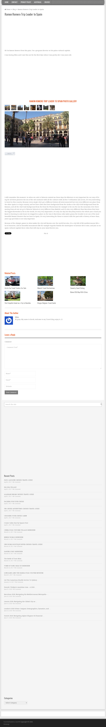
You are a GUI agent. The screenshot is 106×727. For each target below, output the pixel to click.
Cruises (47, 2)
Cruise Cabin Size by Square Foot (16, 523)
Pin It (46, 233)
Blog (14, 9)
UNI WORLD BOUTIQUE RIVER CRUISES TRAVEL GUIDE (23, 544)
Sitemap (6, 724)
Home (6, 2)
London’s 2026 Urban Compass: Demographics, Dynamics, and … (27, 608)
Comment (8, 342)
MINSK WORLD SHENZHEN (13, 537)
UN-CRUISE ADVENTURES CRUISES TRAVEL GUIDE (21, 508)
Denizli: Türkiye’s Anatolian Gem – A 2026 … (20, 587)
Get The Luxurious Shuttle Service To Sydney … (21, 580)
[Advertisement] (53, 32)
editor (17, 317)
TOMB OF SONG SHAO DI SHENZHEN (17, 566)
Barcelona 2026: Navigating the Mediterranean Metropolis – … (26, 594)
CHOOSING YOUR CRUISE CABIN (15, 516)
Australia (37, 2)
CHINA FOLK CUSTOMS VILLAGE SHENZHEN (19, 530)
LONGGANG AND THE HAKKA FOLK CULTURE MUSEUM (23, 573)
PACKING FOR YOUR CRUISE (14, 501)
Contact (14, 2)
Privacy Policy (26, 2)
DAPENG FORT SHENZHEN (13, 551)
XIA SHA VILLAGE (10, 487)
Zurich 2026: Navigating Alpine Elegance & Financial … (24, 616)
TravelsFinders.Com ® (12, 722)
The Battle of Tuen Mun (12, 558)
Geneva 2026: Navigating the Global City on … (20, 601)
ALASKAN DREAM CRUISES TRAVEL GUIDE (19, 494)
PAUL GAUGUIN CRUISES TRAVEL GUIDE (18, 480)
